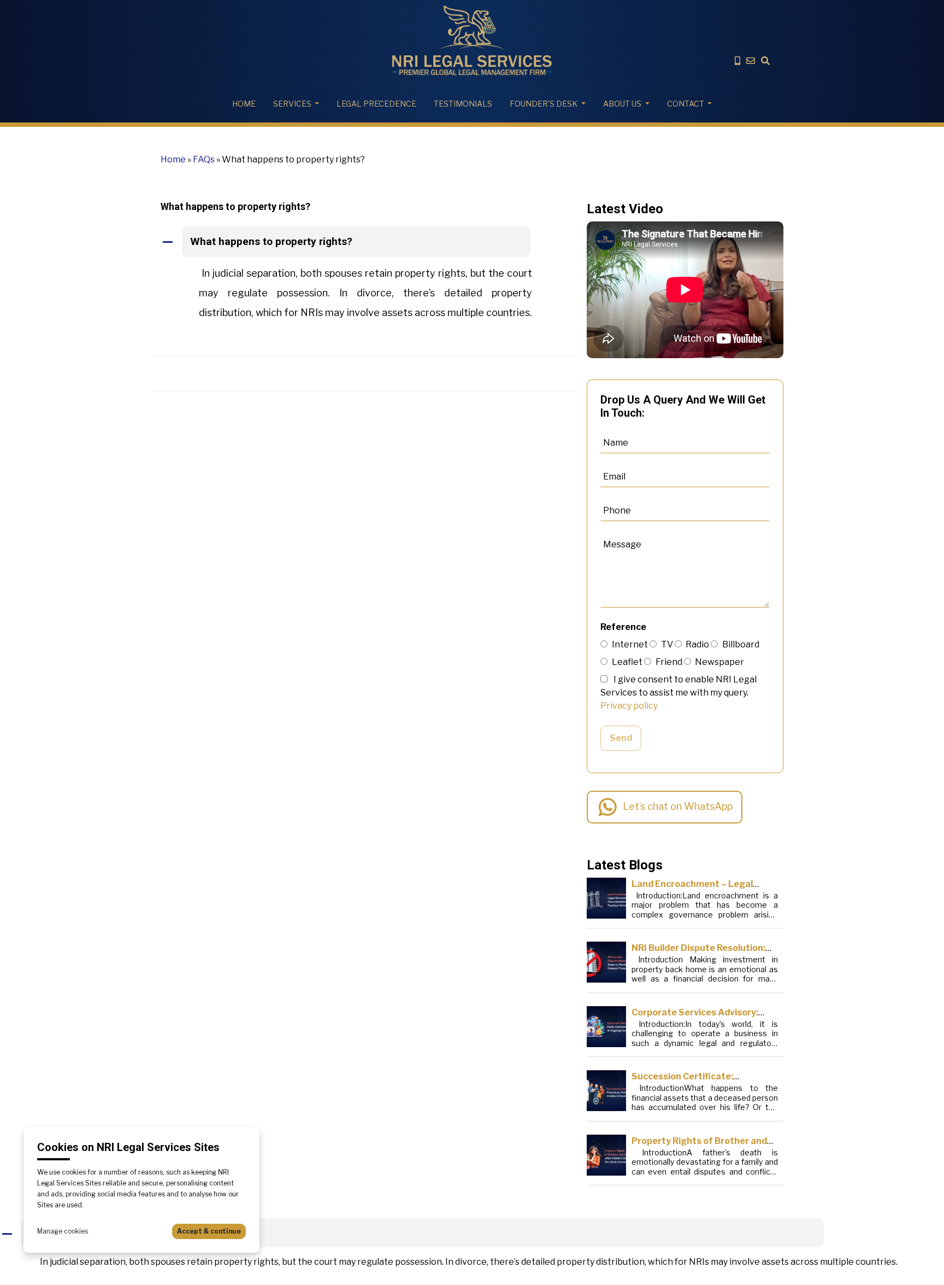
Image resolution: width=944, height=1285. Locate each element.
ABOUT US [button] (622, 103)
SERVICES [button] (292, 103)
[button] (365, 242)
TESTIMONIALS (463, 103)
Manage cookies (62, 1231)
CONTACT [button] (685, 103)
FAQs (204, 159)
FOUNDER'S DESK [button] (543, 103)
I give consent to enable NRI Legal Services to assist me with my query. (678, 692)
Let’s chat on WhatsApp (678, 806)
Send (621, 738)
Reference (623, 627)
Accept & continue (209, 1231)
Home (244, 103)
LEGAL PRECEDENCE (376, 103)
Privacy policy (629, 705)
